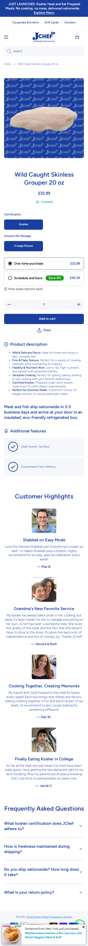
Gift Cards (52, 22)
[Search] (7, 51)
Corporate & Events (25, 22)
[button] (77, 37)
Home (7, 64)
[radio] (44, 263)
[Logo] (44, 37)
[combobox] (44, 51)
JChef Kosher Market (37, 916)
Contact (70, 22)
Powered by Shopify (61, 916)
